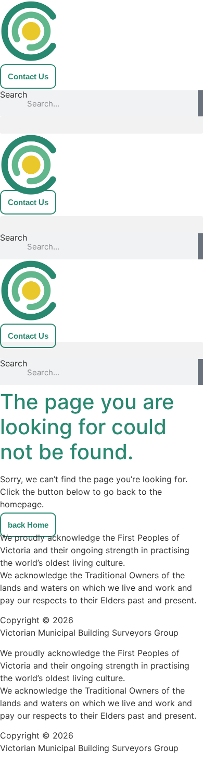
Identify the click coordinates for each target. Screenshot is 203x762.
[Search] (200, 103)
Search (13, 95)
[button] (101, 125)
